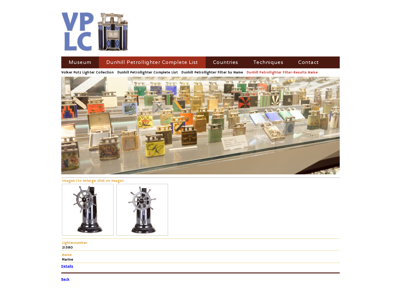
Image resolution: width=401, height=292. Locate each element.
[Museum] (95, 32)
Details (67, 266)
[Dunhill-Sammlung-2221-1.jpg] (87, 234)
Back (65, 279)
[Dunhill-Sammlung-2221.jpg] (142, 234)
